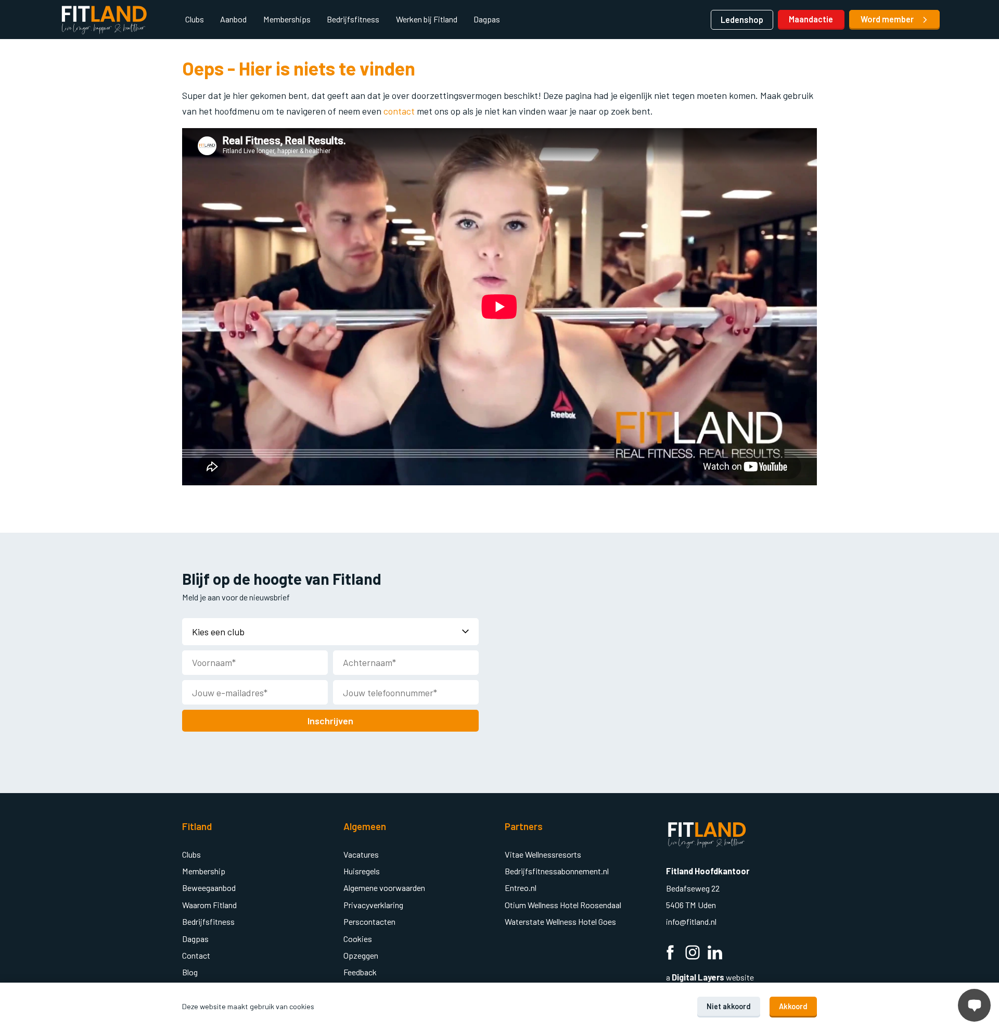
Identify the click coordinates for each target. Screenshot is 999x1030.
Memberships (287, 19)
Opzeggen (360, 955)
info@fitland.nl (692, 921)
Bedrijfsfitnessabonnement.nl (557, 871)
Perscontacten (369, 921)
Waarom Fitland (209, 905)
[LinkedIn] (715, 953)
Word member (888, 19)
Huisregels (361, 871)
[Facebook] (670, 953)
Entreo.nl (520, 888)
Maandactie (811, 19)
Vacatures (361, 854)
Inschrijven (330, 720)
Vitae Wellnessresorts (543, 854)
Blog (190, 972)
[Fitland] (104, 20)
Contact (196, 955)
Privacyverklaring (373, 905)
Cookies (357, 939)
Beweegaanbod (209, 888)
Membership (203, 871)
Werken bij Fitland (426, 19)
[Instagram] (692, 953)
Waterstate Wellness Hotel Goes (560, 921)
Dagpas (486, 19)
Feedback (360, 972)
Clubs (194, 19)
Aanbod (233, 19)
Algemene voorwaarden (384, 888)
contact (400, 111)
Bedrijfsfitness (353, 19)
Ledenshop (742, 19)
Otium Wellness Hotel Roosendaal (563, 905)
